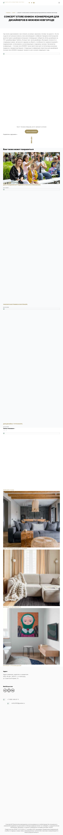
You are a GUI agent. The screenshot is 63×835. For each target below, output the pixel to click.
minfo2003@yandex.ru (18, 703)
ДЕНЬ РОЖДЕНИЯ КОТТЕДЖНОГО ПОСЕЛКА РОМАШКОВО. (22, 185)
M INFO (51, 827)
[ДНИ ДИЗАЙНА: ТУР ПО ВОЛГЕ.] (31, 365)
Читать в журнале (31, 131)
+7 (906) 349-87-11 (13, 699)
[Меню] (59, 2)
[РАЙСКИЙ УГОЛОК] (31, 460)
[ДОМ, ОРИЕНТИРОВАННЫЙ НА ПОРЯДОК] (31, 519)
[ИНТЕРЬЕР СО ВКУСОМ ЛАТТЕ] (31, 578)
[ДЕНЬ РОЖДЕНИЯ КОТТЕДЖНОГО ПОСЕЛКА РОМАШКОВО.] (31, 168)
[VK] (29, 2)
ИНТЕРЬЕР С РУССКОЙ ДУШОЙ (12, 665)
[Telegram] (31, 2)
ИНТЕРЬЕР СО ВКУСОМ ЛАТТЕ (12, 607)
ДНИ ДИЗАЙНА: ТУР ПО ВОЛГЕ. (13, 424)
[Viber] (31, 140)
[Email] (31, 142)
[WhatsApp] (31, 141)
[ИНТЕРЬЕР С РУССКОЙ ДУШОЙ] (31, 636)
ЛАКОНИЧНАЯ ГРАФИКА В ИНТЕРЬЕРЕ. (15, 304)
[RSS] (33, 2)
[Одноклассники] (31, 138)
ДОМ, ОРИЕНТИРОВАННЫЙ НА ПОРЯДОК (15, 548)
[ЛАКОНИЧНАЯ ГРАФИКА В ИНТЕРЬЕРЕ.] (31, 246)
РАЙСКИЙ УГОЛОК (8, 490)
